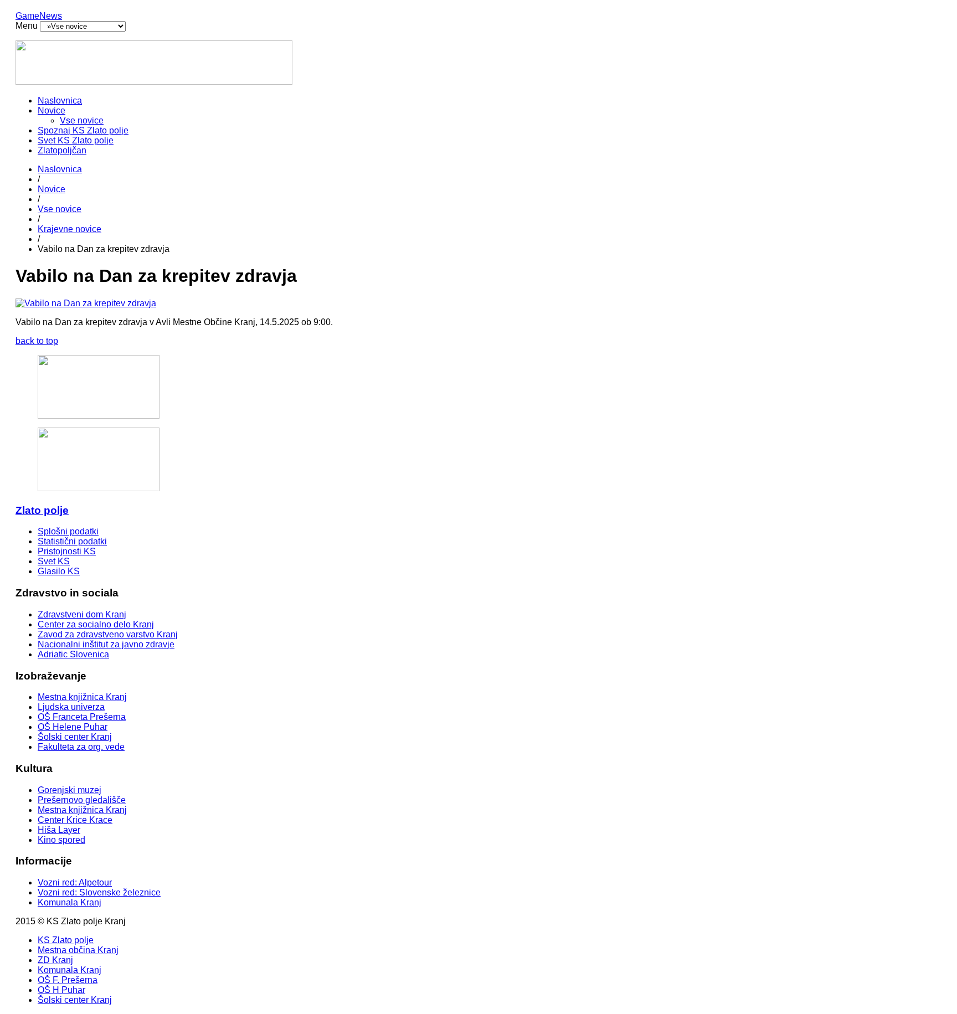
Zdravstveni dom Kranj (82, 614)
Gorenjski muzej (69, 790)
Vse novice (82, 120)
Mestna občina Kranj (78, 950)
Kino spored (61, 840)
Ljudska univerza (71, 707)
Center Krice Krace (75, 820)
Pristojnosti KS (67, 551)
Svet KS (54, 561)
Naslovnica (60, 100)
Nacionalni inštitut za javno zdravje (106, 644)
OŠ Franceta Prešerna (82, 717)
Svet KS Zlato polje (76, 140)
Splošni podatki (68, 531)
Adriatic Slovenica (73, 654)
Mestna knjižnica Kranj (82, 697)
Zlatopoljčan (62, 150)
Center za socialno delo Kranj (96, 624)
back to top (37, 341)
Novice (51, 110)
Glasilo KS (59, 571)
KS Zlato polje (66, 940)
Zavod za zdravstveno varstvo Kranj (108, 634)
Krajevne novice (69, 229)
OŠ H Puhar (61, 990)
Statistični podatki (72, 541)
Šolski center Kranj (75, 737)
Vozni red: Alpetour (75, 882)
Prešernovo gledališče (82, 800)
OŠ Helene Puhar (72, 727)
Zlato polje (42, 510)
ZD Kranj (55, 960)
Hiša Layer (59, 830)
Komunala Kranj (69, 902)
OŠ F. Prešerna (67, 980)
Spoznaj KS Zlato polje (83, 130)
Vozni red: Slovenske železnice (99, 892)
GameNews (39, 15)
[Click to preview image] (86, 303)
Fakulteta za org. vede (81, 747)
